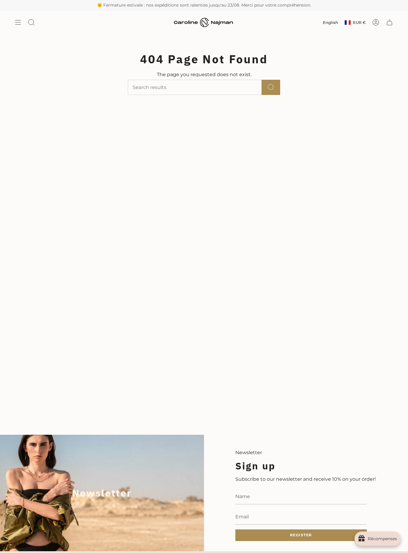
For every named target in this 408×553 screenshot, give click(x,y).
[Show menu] (18, 22)
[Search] (271, 87)
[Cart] (389, 22)
